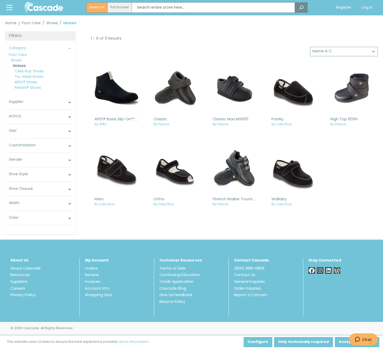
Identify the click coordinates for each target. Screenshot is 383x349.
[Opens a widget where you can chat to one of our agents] (363, 339)
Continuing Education (179, 275)
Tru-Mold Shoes (29, 77)
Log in (367, 8)
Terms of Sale (172, 269)
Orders (91, 269)
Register (343, 8)
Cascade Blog (172, 289)
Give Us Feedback (176, 295)
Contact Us (244, 275)
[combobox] (213, 7)
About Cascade (25, 269)
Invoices (92, 282)
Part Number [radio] (119, 7)
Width (14, 203)
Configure (258, 342)
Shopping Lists (98, 295)
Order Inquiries (247, 289)
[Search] (301, 7)
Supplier (16, 102)
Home (10, 23)
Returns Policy (172, 302)
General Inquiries (249, 282)
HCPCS (15, 117)
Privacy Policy (22, 295)
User (13, 131)
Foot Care (18, 55)
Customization (22, 145)
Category (17, 48)
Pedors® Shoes (28, 88)
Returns (92, 275)
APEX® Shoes (26, 82)
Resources (20, 275)
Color (13, 218)
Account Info (97, 289)
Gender (15, 160)
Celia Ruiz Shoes (29, 71)
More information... (135, 342)
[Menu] (9, 8)
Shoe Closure (21, 189)
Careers (17, 289)
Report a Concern (250, 295)
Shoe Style (18, 174)
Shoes (16, 61)
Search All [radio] (96, 7)
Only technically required (303, 342)
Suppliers (18, 282)
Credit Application (176, 282)
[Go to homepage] (43, 7)
